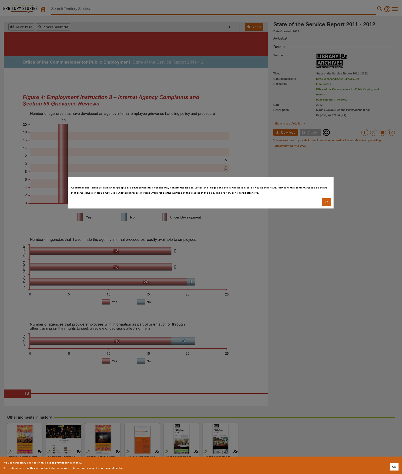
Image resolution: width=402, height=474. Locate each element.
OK (326, 202)
